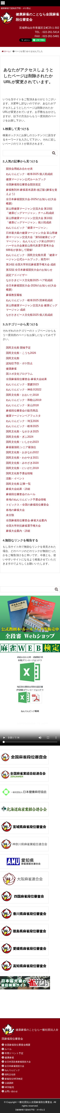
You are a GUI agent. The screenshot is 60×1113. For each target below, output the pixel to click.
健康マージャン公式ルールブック (26, 179)
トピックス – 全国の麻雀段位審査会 (27, 504)
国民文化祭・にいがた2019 (22, 468)
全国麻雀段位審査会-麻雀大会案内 (26, 520)
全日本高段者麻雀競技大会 (18, 1061)
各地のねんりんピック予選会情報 (26, 499)
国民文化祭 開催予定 (18, 347)
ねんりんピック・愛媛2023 (22, 384)
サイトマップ (12, 1011)
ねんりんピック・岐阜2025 (22, 426)
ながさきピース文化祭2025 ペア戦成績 (29, 280)
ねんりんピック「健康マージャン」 (27, 227)
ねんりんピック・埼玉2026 (22, 421)
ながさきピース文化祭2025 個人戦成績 (29, 314)
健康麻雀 (11, 368)
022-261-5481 (50, 36)
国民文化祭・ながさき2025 (22, 431)
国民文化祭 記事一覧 (18, 483)
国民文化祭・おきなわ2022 (22, 452)
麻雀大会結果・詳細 (18, 489)
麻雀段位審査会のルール (20, 494)
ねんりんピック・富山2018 (22, 405)
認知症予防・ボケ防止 (19, 363)
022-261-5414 (50, 32)
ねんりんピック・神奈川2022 (23, 389)
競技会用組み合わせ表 (19, 168)
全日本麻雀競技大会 (14, 1066)
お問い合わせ (28, 1008)
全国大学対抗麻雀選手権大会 (23, 525)
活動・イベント (15, 478)
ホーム (9, 1008)
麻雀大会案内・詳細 (18, 530)
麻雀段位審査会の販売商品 (22, 410)
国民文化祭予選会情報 (19, 473)
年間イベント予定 (14, 1053)
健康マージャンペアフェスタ (23, 415)
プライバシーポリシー (39, 1011)
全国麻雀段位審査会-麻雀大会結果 (26, 379)
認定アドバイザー (16, 275)
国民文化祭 (12, 358)
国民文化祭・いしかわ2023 (22, 441)
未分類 (10, 515)
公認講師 (9, 1083)
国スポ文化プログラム (19, 373)
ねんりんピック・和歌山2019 (23, 400)
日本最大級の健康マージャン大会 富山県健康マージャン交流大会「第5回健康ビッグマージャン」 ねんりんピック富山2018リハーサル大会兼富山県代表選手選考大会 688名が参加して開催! (31, 241)
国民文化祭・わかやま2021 (22, 457)
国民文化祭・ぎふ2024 (19, 436)
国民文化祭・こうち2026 (21, 353)
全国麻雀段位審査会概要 (17, 1044)
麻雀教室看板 (14, 295)
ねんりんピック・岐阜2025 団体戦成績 (29, 300)
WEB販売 (9, 1087)
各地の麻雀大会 (15, 510)
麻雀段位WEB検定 (14, 1079)
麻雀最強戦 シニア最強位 (21, 447)
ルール (8, 1049)
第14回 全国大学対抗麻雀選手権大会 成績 (31, 264)
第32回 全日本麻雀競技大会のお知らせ (29, 269)
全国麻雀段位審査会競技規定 (23, 184)
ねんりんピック (12, 1070)
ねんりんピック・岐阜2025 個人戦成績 (29, 174)
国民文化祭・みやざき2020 (22, 462)
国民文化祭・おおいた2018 (22, 394)
